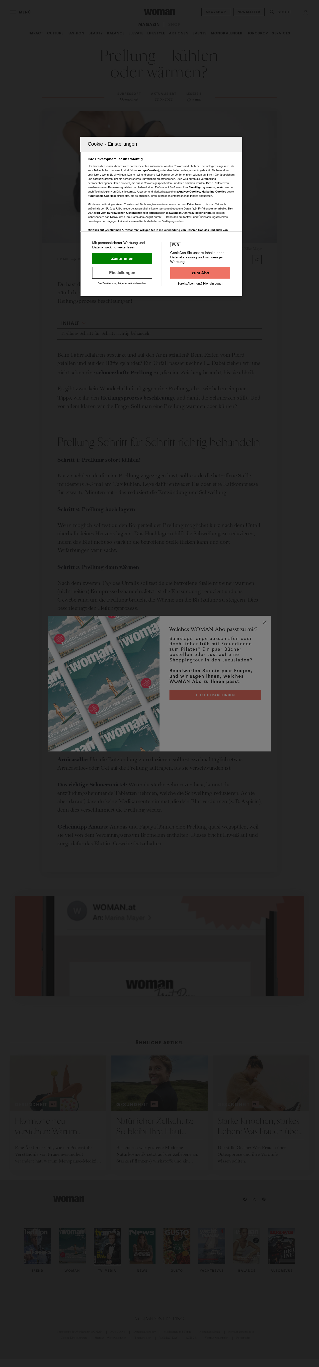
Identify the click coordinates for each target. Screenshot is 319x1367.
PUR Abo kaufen (200, 273)
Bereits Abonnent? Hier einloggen (200, 283)
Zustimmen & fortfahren (122, 258)
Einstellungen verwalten (122, 273)
